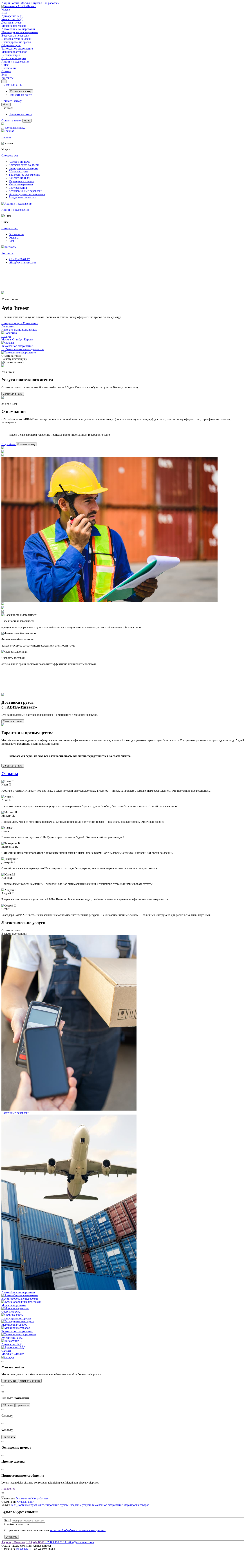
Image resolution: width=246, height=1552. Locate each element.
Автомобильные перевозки (25, 190)
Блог (11, 240)
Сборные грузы (18, 171)
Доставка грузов (27, 1504)
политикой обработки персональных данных (78, 1530)
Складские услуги (79, 1504)
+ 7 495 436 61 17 (19, 259)
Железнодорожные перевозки (27, 194)
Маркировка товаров (21, 181)
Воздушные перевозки (22, 197)
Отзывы (14, 237)
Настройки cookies (30, 1380)
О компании (16, 234)
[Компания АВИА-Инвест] (18, 6)
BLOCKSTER (24, 1548)
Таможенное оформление (24, 174)
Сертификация (18, 187)
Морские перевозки (21, 184)
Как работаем (40, 1498)
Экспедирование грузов (23, 168)
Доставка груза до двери (24, 164)
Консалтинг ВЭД (19, 177)
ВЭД (14, 1504)
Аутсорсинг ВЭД (19, 161)
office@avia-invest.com (22, 262)
